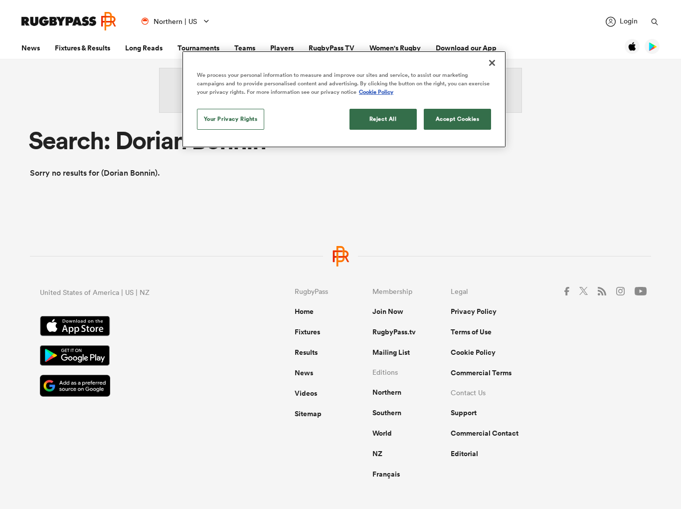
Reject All (383, 119)
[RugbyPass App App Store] (132, 327)
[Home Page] (68, 21)
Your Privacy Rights (231, 119)
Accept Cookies (458, 119)
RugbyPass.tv (394, 332)
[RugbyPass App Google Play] (132, 356)
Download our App (466, 48)
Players (282, 48)
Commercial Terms (481, 373)
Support (464, 413)
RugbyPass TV (331, 48)
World (382, 433)
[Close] (492, 63)
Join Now (387, 311)
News (30, 48)
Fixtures (307, 332)
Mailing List (391, 352)
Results (306, 352)
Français (386, 474)
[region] (344, 99)
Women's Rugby (395, 48)
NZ (377, 454)
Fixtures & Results (82, 48)
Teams (244, 48)
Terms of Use (471, 332)
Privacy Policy (474, 311)
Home (304, 311)
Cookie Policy (473, 352)
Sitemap (308, 414)
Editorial (464, 454)
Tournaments (198, 48)
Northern (386, 392)
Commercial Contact (484, 433)
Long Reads (144, 48)
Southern (386, 413)
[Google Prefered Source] (132, 387)
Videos (306, 393)
